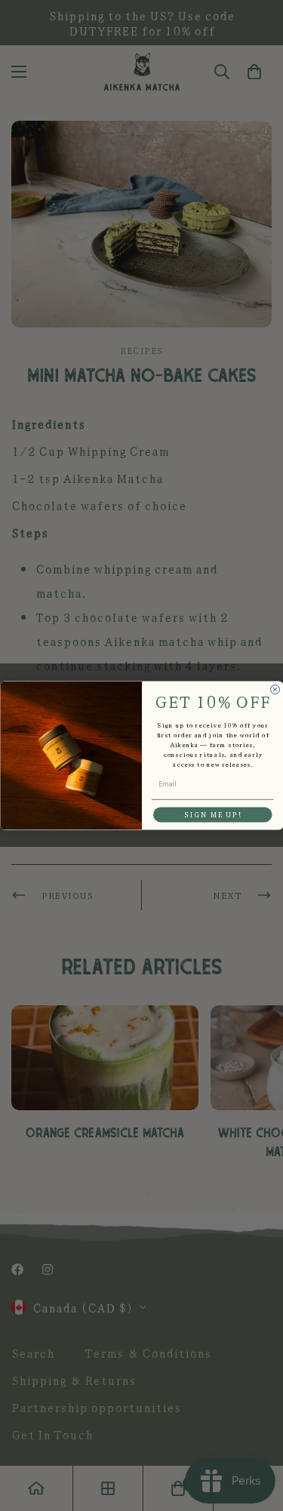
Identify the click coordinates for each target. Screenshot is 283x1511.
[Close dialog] (274, 689)
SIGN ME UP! (212, 814)
